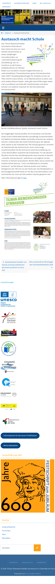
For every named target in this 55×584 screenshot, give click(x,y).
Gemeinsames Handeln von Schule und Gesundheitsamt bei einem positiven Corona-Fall (14, 266)
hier (24, 178)
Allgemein (8, 33)
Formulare (6, 530)
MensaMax (6, 538)
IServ (34, 3)
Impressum (13, 562)
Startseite (6, 3)
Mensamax (6, 7)
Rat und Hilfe (45, 3)
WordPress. (37, 573)
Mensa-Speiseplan (10, 445)
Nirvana (28, 573)
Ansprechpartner (21, 3)
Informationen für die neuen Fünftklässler (20, 435)
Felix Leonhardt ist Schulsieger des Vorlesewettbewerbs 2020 (41, 263)
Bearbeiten (41, 562)
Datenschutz (27, 562)
